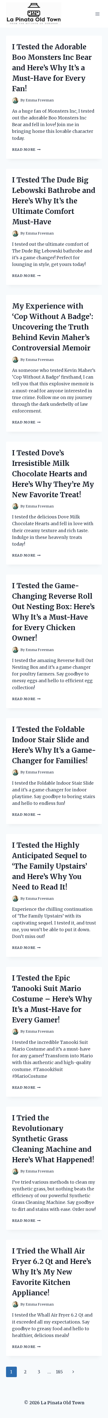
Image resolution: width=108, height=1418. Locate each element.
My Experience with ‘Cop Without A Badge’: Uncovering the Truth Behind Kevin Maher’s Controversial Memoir (52, 327)
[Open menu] (97, 14)
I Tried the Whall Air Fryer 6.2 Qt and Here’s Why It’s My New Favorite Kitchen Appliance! (51, 1272)
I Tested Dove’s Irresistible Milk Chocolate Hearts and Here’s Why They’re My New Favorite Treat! (53, 473)
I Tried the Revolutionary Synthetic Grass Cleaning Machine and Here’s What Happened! (53, 1138)
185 (59, 1372)
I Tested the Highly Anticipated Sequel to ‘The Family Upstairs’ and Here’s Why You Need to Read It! (49, 866)
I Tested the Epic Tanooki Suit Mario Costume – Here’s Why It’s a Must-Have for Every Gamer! (52, 999)
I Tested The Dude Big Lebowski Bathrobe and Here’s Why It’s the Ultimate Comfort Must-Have (53, 200)
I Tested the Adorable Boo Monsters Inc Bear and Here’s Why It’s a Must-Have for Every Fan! (52, 67)
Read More (26, 150)
